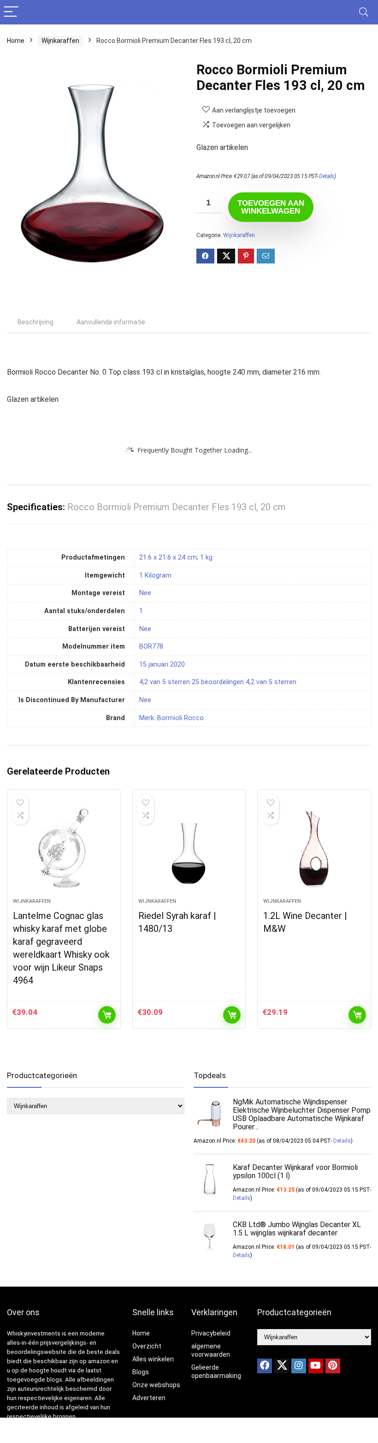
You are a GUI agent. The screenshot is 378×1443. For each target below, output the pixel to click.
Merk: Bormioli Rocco (171, 718)
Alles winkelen (153, 1359)
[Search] (364, 12)
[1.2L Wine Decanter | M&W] (314, 848)
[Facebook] (264, 1366)
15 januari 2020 (162, 664)
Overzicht (146, 1346)
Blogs (140, 1372)
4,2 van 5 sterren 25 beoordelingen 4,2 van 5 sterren (217, 682)
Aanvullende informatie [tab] (111, 322)
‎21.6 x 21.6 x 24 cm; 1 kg (176, 557)
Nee (145, 700)
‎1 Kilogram (155, 575)
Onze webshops (156, 1385)
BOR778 (151, 646)
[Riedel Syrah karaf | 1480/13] (189, 848)
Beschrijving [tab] (35, 322)
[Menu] (11, 12)
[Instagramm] (298, 1366)
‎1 (141, 611)
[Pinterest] (332, 1366)
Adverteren (148, 1397)
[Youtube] (315, 1366)
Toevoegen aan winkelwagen (270, 207)
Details (326, 176)
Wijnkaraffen (60, 40)
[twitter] (281, 1366)
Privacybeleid (210, 1333)
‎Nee (145, 593)
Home (15, 40)
